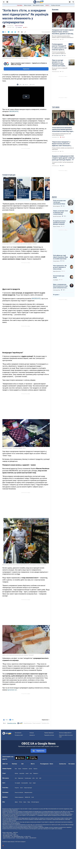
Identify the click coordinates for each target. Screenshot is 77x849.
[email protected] (20, 837)
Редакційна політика (11, 723)
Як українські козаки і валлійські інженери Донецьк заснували (59, 222)
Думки (54, 197)
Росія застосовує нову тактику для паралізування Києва (59, 202)
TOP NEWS (55, 107)
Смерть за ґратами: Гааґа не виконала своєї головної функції (60, 212)
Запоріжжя (24, 768)
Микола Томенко (56, 226)
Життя (33, 764)
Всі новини (72, 764)
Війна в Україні (27, 5)
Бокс (31, 773)
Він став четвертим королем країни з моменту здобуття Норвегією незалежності (62, 36)
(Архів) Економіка (28, 723)
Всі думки (56, 294)
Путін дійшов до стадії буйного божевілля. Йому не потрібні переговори (60, 257)
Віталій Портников (57, 216)
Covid (32, 797)
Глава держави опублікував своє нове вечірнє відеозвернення (61, 134)
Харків (19, 768)
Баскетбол (21, 773)
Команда (32, 732)
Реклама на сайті (19, 735)
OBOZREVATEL (36, 298)
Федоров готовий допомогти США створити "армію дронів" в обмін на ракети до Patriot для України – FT (63, 158)
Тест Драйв (17, 783)
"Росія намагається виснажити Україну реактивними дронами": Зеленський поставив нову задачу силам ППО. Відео (63, 129)
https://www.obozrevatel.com (52, 808)
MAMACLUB (27, 797)
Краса (24, 802)
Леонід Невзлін (56, 261)
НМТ (40, 778)
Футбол (16, 773)
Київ (16, 768)
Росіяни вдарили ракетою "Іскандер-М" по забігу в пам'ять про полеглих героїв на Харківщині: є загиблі (59, 47)
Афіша (16, 802)
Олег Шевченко (10, 25)
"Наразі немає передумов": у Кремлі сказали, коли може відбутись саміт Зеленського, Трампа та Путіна (61, 143)
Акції (30, 783)
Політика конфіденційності (65, 732)
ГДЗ (16, 778)
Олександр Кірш (56, 290)
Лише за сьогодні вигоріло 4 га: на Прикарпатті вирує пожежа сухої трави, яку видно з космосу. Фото (58, 63)
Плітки (20, 802)
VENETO (47, 5)
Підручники (20, 778)
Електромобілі (24, 783)
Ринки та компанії (19, 25)
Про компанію (18, 732)
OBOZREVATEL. (14, 111)
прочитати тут (12, 690)
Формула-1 (35, 773)
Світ (22, 764)
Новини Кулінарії (28, 787)
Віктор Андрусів (56, 206)
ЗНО (37, 778)
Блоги (51, 764)
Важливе (55, 9)
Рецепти (17, 787)
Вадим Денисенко (57, 271)
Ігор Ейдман (55, 279)
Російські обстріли (55, 5)
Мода (29, 802)
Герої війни (19, 5)
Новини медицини (19, 797)
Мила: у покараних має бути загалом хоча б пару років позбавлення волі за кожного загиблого (60, 286)
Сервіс (34, 783)
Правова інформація (49, 732)
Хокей (27, 773)
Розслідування (44, 764)
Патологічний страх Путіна (58, 276)
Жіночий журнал (35, 802)
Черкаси (35, 768)
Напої (21, 787)
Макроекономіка (28, 792)
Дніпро (30, 768)
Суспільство (62, 764)
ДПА (33, 778)
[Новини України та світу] (19, 723)
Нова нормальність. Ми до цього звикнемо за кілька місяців (60, 267)
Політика (14, 764)
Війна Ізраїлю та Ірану (38, 5)
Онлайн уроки (28, 778)
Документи (32, 735)
